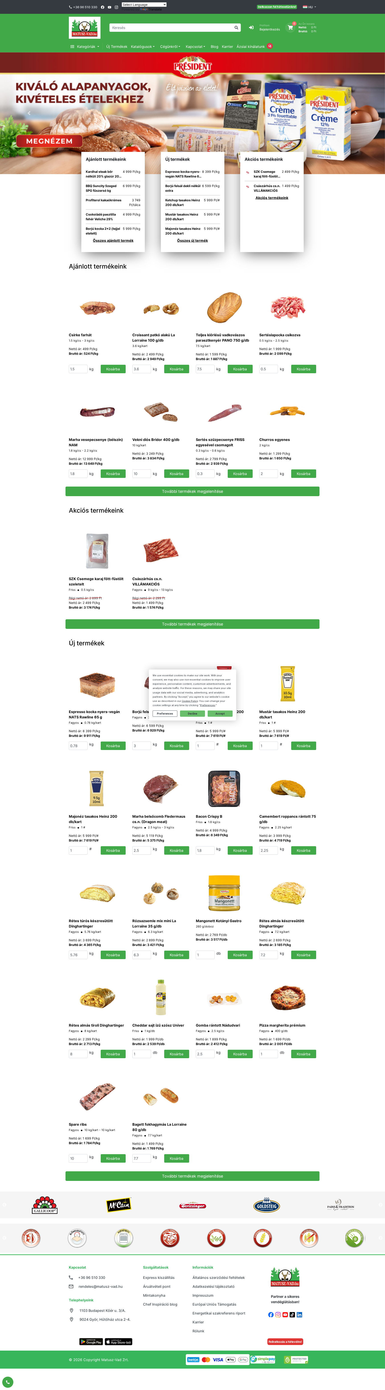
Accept (220, 713)
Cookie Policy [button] (190, 701)
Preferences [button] (207, 705)
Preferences (165, 713)
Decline (192, 713)
